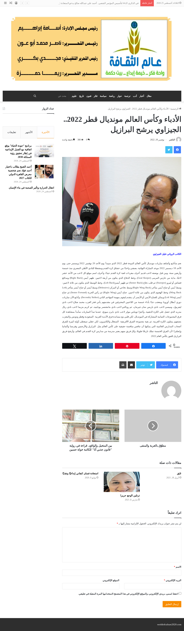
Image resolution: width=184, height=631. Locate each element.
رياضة (112, 96)
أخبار (141, 96)
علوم (74, 96)
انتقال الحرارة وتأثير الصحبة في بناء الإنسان (31, 187)
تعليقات (11, 132)
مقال (149, 96)
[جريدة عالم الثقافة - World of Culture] (92, 48)
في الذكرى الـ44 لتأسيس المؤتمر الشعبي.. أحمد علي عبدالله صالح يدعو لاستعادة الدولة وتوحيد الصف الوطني (86, 3)
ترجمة (127, 96)
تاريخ (81, 96)
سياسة (103, 96)
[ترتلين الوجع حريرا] (122, 482)
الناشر (172, 139)
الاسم (177, 566)
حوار (119, 96)
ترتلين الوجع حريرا (130, 495)
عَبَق (179, 473)
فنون (88, 96)
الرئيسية (174, 108)
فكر (95, 96)
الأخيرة (45, 132)
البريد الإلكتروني (172, 580)
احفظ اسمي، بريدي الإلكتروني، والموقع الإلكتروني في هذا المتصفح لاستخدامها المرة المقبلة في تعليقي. (128, 593)
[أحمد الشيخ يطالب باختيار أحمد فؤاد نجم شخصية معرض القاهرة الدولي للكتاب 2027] (44, 171)
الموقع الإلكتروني (111, 580)
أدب (135, 96)
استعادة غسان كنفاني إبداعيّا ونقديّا (80, 473)
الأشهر (29, 132)
